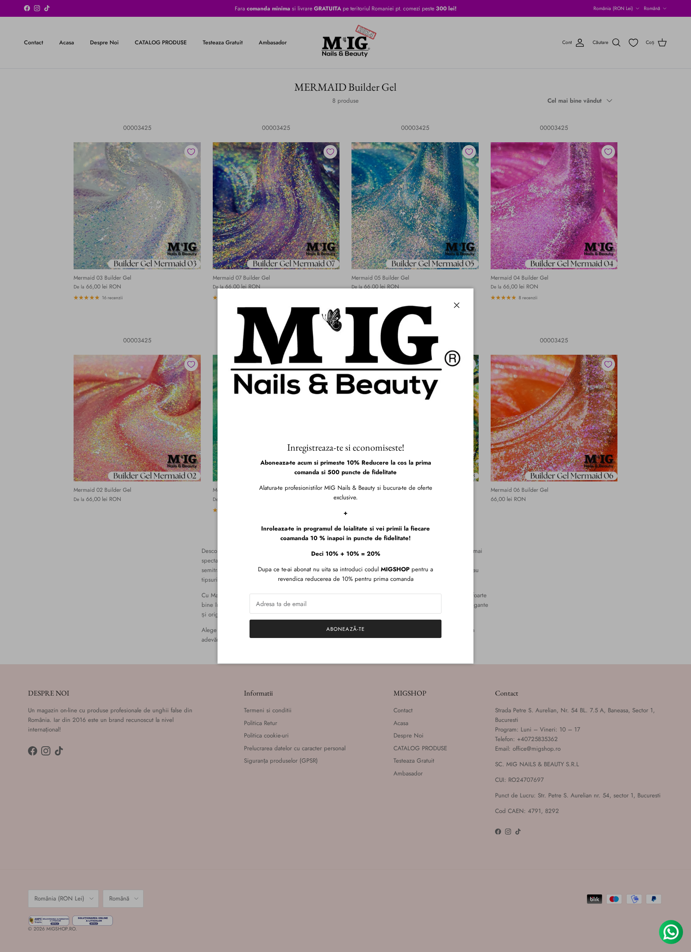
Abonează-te (345, 629)
